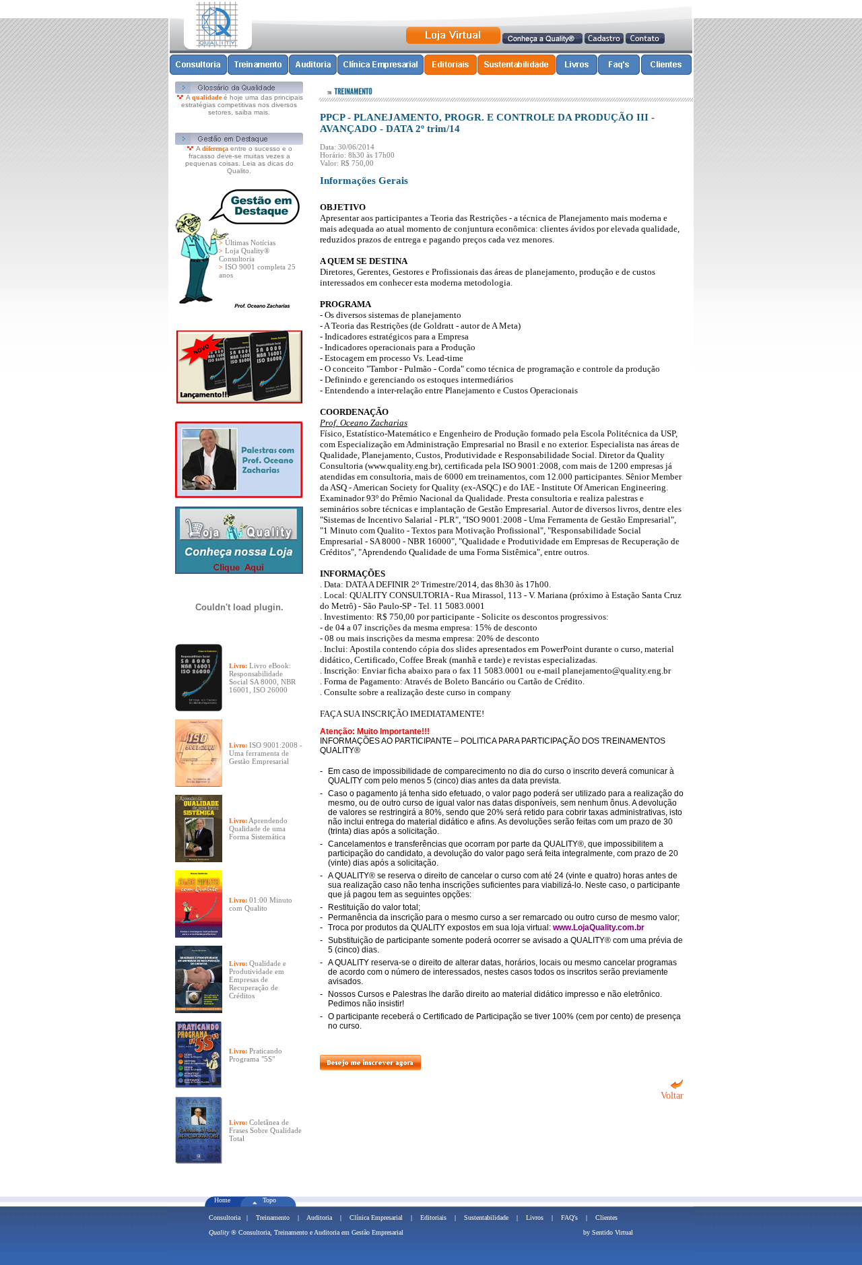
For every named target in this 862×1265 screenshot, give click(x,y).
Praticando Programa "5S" (255, 1055)
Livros (534, 1217)
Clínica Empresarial (376, 1217)
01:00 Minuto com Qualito (260, 904)
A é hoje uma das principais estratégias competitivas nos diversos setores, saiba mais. (242, 105)
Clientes (606, 1217)
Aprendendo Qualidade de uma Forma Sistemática (258, 828)
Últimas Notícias (250, 242)
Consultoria (224, 1217)
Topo (269, 1200)
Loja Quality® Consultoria (244, 255)
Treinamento (273, 1217)
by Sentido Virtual (608, 1232)
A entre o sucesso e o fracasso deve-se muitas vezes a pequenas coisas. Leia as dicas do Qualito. (239, 159)
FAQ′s (569, 1217)
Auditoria (319, 1217)
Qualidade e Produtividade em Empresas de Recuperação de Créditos (257, 979)
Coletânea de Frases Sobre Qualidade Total (265, 1130)
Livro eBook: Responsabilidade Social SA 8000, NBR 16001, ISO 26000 (262, 677)
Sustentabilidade (486, 1217)
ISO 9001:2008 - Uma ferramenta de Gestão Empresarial (265, 753)
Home (222, 1200)
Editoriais (433, 1217)
